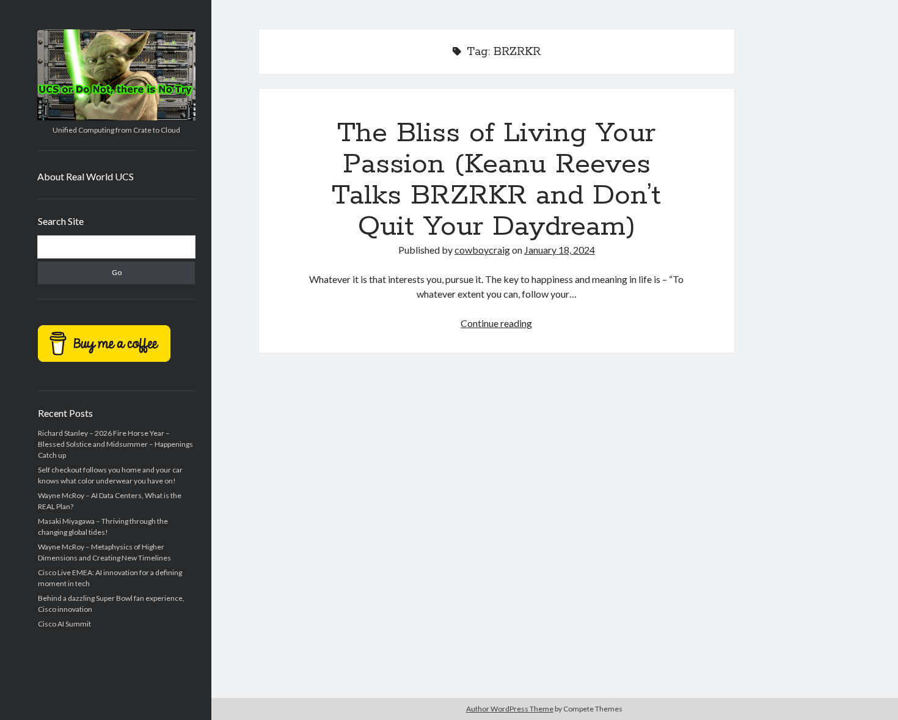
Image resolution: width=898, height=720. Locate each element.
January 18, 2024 (559, 249)
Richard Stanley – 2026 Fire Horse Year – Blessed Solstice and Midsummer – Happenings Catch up (115, 444)
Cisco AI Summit (64, 623)
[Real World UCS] (116, 116)
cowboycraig (482, 249)
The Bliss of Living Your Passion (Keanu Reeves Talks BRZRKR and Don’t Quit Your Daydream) (496, 180)
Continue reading (496, 323)
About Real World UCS (85, 176)
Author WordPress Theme (509, 708)
